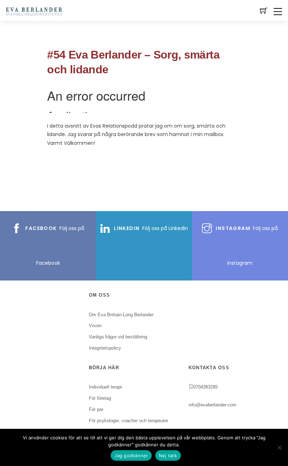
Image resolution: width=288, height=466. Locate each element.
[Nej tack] (279, 447)
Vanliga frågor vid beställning (118, 336)
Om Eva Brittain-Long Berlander (121, 314)
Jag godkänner (131, 455)
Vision (95, 325)
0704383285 (205, 387)
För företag (100, 398)
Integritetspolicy (105, 348)
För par (96, 409)
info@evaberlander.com (212, 404)
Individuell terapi (105, 387)
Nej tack (168, 455)
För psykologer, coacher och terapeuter (128, 420)
